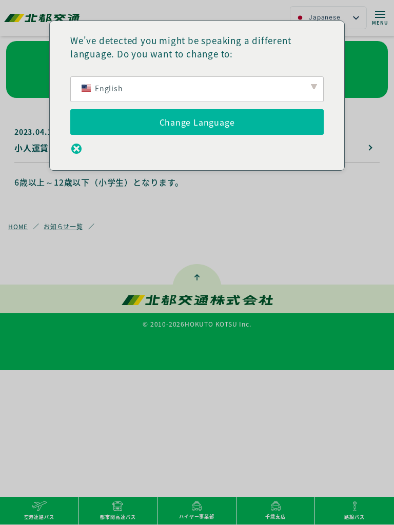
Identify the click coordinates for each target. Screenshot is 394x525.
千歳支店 (275, 516)
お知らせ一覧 (63, 226)
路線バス (354, 517)
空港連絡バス (39, 517)
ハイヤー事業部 (196, 516)
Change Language (197, 122)
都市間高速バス (117, 517)
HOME (18, 226)
